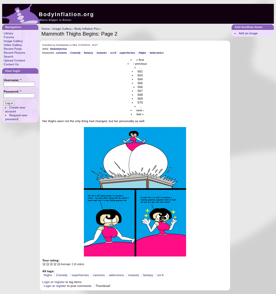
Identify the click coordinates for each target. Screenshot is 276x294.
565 (140, 83)
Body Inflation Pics (86, 28)
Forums (9, 37)
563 (140, 75)
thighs (142, 52)
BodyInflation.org (66, 14)
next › (140, 110)
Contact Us (11, 64)
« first (140, 59)
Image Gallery (62, 28)
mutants (102, 52)
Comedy (75, 52)
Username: (12, 80)
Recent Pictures (14, 52)
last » (140, 114)
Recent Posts (13, 48)
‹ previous (140, 63)
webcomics (157, 52)
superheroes (127, 52)
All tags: (48, 271)
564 (140, 79)
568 (140, 94)
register (59, 282)
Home (45, 28)
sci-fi (113, 52)
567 (140, 91)
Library (8, 33)
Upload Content (14, 60)
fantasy (88, 52)
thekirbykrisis (58, 48)
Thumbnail (103, 286)
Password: (12, 91)
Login (46, 282)
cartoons (61, 52)
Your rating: (51, 260)
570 (140, 102)
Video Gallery (13, 45)
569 (140, 98)
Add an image (248, 33)
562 (140, 71)
